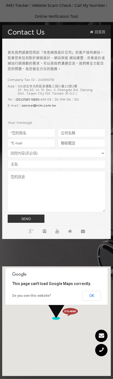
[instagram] (44, 231)
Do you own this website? (31, 296)
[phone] (101, 350)
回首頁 (100, 32)
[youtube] (57, 231)
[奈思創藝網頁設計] (70, 231)
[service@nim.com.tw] (83, 231)
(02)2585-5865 (27, 99)
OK (91, 295)
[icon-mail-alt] (101, 336)
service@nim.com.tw (39, 105)
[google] (31, 231)
